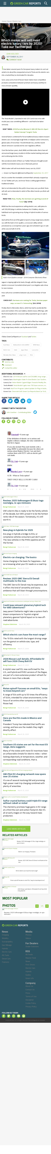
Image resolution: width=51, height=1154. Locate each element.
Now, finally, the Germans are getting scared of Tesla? (30, 200)
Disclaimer (30, 1000)
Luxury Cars (35, 350)
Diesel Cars (6, 958)
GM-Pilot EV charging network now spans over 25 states (24, 775)
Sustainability (7, 941)
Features (5, 962)
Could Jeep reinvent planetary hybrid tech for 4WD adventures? (24, 606)
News (9, 21)
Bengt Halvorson (9, 507)
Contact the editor (10, 367)
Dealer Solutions (32, 946)
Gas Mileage (7, 945)
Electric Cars (17, 21)
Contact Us (30, 989)
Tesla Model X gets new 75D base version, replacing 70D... (25, 385)
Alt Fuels (5, 955)
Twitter (33, 336)
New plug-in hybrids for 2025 (18, 530)
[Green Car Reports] (25, 3)
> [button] (47, 906)
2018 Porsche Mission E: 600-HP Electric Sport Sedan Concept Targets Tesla (30, 131)
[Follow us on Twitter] (8, 421)
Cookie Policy (31, 1003)
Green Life (30, 978)
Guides (28, 975)
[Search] (46, 3)
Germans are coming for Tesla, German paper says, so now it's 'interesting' (29, 302)
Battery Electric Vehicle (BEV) (21, 345)
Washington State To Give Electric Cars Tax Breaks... (25, 379)
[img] (4, 401)
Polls (31, 355)
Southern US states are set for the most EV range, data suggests (25, 745)
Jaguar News (24, 350)
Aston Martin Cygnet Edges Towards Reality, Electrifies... (25, 382)
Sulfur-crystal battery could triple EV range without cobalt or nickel (25, 801)
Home (4, 21)
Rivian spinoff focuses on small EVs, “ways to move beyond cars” (25, 689)
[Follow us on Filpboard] (24, 421)
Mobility (5, 938)
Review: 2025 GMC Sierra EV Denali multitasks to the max (21, 579)
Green (15, 350)
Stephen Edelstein (10, 624)
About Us (29, 986)
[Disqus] (25, 459)
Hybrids (5, 948)
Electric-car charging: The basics (20, 557)
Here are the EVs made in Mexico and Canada (22, 719)
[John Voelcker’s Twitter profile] (33, 412)
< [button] (37, 906)
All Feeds (29, 954)
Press (28, 993)
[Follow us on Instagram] (13, 421)
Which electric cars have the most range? (24, 634)
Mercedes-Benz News (9, 355)
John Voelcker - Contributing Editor (19, 412)
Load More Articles (16, 829)
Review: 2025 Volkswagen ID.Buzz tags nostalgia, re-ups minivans (23, 501)
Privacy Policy (31, 1006)
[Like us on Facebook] (3, 421)
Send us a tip (9, 361)
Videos (28, 938)
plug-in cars (22, 355)
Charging (5, 935)
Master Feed (31, 958)
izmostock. (42, 1020)
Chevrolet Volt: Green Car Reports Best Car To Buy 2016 (25, 391)
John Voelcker (13, 53)
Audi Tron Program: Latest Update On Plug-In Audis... (25, 388)
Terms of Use (31, 996)
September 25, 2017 (40, 172)
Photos (29, 935)
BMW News (36, 345)
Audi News (6, 345)
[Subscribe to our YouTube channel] (19, 421)
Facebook (24, 336)
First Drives (30, 964)
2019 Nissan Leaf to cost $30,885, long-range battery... (25, 376)
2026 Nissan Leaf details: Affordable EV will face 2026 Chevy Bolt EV (23, 660)
